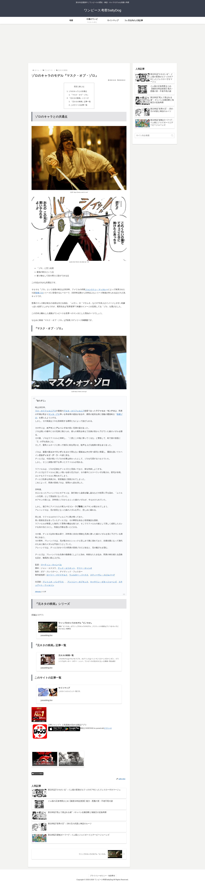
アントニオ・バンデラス (53, 582)
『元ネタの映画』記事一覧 (81, 101)
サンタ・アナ (54, 414)
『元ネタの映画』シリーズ (79, 98)
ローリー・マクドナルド (57, 575)
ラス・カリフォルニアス (45, 411)
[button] (172, 135)
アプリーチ (108, 728)
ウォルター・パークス (78, 575)
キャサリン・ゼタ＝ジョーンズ (103, 582)
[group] (45, 759)
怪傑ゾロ (39, 293)
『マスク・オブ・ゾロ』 (80, 95)
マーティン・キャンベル (51, 565)
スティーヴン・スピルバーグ (102, 575)
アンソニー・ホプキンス (77, 582)
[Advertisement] (102, 43)
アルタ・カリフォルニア (74, 411)
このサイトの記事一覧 (79, 105)
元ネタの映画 (38, 773)
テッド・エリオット (66, 568)
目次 (76, 86)
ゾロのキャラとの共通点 (78, 91)
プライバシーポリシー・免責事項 (102, 876)
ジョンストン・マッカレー (96, 289)
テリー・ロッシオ (84, 568)
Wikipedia (38, 591)
